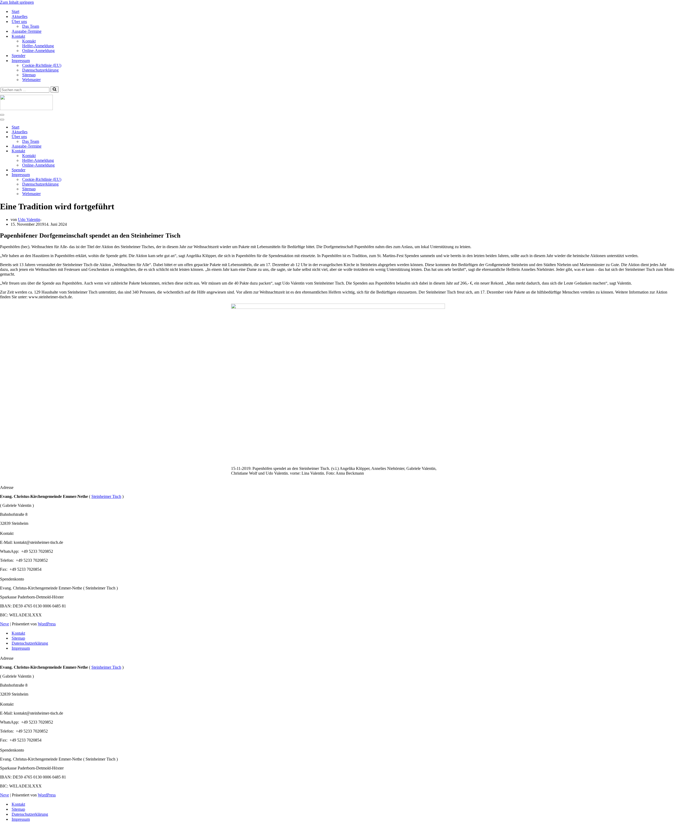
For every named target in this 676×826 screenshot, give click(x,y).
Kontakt (29, 41)
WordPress (47, 624)
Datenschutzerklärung (40, 70)
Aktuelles (19, 16)
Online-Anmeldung (38, 50)
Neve (4, 624)
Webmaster (31, 79)
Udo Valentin (29, 219)
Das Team (30, 26)
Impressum (21, 648)
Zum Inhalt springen (17, 2)
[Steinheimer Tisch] (338, 103)
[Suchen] (54, 89)
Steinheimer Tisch (106, 496)
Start (15, 11)
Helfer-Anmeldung (38, 46)
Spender (18, 55)
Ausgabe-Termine (26, 31)
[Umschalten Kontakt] (92, 151)
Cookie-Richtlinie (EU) (41, 65)
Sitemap (29, 75)
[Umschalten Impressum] (92, 175)
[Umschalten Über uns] (92, 137)
